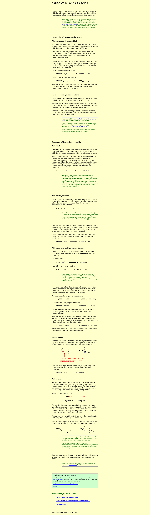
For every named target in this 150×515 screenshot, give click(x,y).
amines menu (73, 465)
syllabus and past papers (69, 24)
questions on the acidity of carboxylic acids (65, 484)
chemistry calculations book (80, 126)
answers (55, 487)
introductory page (58, 479)
